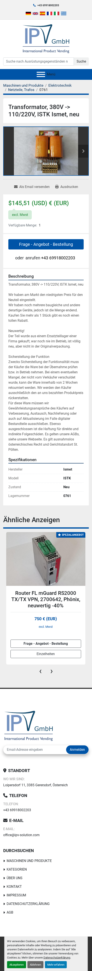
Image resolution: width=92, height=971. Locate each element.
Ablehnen (35, 964)
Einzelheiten (46, 654)
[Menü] (41, 74)
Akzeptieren (16, 964)
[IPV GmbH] (28, 725)
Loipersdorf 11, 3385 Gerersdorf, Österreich (35, 785)
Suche (81, 61)
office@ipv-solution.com (21, 835)
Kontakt (14, 887)
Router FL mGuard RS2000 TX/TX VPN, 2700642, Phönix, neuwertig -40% (45, 599)
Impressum (16, 895)
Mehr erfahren (55, 964)
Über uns (14, 878)
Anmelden (77, 750)
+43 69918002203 (48, 5)
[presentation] (40, 671)
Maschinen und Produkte (29, 861)
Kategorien (17, 869)
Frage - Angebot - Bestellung (46, 244)
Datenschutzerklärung (56, 957)
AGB (10, 912)
